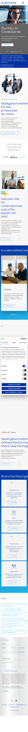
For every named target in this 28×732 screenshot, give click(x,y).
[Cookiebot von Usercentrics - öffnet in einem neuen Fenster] (20, 339)
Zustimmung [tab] (5, 342)
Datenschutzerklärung (11, 671)
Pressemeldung (7, 66)
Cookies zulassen (14, 384)
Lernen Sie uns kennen (9, 133)
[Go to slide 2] (12, 51)
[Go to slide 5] (17, 51)
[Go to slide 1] (10, 51)
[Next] (20, 51)
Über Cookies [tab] (23, 342)
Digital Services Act (14, 707)
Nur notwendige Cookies (14, 392)
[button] (13, 314)
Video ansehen (10, 305)
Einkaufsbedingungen (21, 704)
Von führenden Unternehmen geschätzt (14, 147)
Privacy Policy (21, 680)
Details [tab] (14, 342)
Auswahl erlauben (14, 388)
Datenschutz (11, 704)
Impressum (4, 704)
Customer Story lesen (9, 23)
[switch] (24, 370)
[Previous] (7, 51)
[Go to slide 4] (15, 51)
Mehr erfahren (7, 239)
